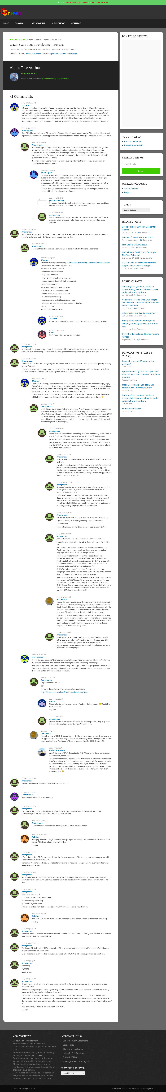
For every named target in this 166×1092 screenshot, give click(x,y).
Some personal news (131, 408)
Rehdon (35, 837)
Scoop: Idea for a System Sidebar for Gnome (139, 228)
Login (126, 192)
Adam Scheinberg (46, 1052)
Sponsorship (38, 23)
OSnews (16, 1089)
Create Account (131, 188)
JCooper (25, 105)
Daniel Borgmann (57, 750)
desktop (62, 54)
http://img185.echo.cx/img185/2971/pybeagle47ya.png (64, 692)
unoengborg (37, 657)
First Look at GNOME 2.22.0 (134, 245)
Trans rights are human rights (76, 1061)
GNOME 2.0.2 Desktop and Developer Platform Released (139, 253)
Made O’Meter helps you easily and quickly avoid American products (138, 386)
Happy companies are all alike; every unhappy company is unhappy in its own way (140, 323)
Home (6, 23)
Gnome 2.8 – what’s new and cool (137, 237)
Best (51, 333)
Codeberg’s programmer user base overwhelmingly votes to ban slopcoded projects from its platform (140, 289)
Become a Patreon (132, 141)
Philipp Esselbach (29, 49)
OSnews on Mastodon (73, 1049)
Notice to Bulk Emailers (73, 1053)
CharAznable (27, 795)
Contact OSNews (70, 1057)
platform (55, 54)
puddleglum (27, 131)
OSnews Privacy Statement (25, 1041)
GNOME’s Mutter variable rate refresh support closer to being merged (139, 264)
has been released (33, 54)
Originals (20, 23)
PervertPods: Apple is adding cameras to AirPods (140, 335)
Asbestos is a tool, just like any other (138, 313)
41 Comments (69, 49)
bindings (73, 54)
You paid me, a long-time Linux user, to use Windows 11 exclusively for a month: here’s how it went (140, 303)
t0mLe (52, 701)
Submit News (58, 23)
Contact (76, 23)
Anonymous (37, 145)
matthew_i (62, 599)
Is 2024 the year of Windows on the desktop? (138, 362)
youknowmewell (57, 200)
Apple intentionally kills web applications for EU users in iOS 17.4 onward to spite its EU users (141, 374)
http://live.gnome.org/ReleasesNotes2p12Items (89, 263)
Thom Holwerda (29, 73)
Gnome (22, 39)
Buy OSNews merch (133, 145)
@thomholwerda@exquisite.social (55, 79)
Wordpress (37, 1055)
